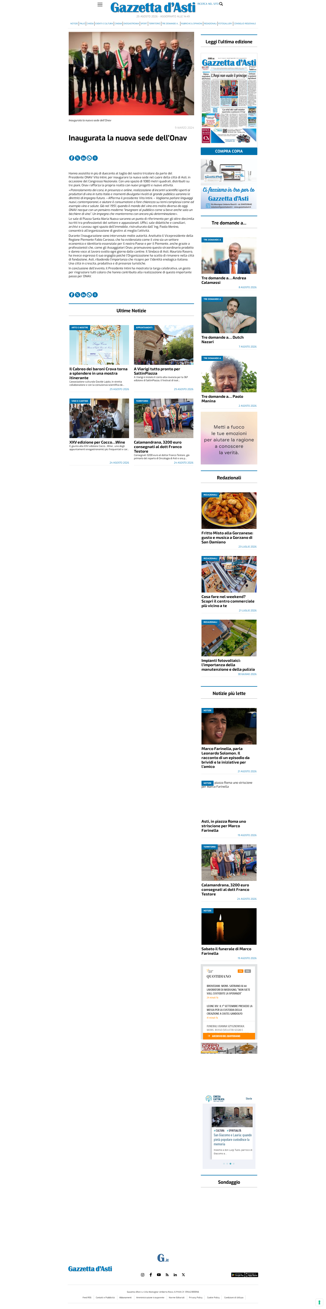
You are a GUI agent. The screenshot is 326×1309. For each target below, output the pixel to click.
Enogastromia (131, 23)
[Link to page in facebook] (71, 158)
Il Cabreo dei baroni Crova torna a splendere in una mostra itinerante (98, 373)
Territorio (154, 23)
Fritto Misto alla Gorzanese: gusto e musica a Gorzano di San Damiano (227, 537)
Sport (144, 23)
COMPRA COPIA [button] (229, 151)
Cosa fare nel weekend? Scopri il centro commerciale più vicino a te (227, 601)
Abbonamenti (125, 1297)
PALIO (82, 23)
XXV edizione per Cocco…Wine (97, 442)
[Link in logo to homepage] (99, 1268)
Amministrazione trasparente (150, 1297)
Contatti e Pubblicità (105, 1297)
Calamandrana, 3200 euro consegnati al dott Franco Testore (158, 446)
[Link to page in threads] (95, 158)
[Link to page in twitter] (77, 158)
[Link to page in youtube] (159, 1274)
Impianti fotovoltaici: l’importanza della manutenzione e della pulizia (228, 665)
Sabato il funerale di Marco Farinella (226, 950)
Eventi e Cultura (104, 23)
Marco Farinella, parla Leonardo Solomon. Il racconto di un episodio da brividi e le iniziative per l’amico (225, 757)
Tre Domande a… (170, 23)
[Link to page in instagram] (142, 1274)
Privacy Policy (195, 1297)
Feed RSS (87, 1297)
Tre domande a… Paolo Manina (222, 398)
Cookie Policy (213, 1297)
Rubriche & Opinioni (191, 23)
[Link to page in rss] (167, 1274)
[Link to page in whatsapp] (89, 158)
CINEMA (118, 23)
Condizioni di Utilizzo (233, 1297)
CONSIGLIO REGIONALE (245, 23)
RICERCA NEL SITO (208, 3)
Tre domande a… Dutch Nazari (222, 339)
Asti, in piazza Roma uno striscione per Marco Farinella (223, 825)
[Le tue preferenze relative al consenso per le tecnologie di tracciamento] (319, 1302)
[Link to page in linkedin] (83, 158)
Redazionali (210, 23)
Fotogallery (225, 23)
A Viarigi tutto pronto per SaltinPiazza (157, 371)
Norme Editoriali (177, 1297)
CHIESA (90, 23)
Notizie (74, 23)
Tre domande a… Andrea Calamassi (223, 280)
